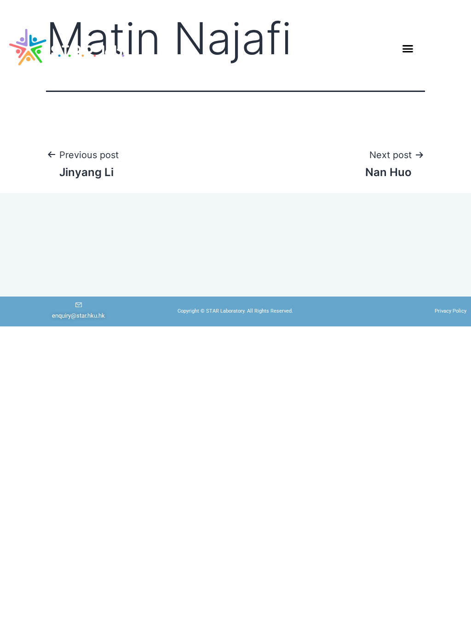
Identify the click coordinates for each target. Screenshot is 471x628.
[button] (408, 48)
